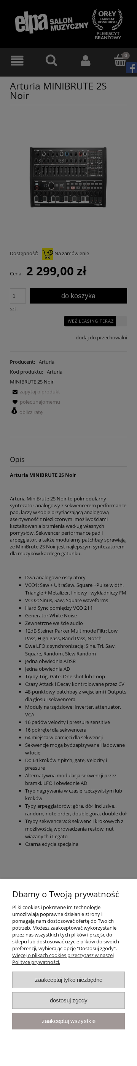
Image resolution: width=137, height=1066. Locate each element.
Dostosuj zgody (69, 1000)
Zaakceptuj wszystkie (69, 1021)
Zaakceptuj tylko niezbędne (68, 980)
